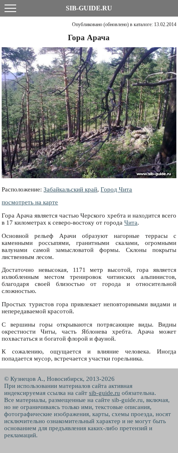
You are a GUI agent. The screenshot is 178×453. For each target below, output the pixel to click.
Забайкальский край (70, 189)
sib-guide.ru (104, 393)
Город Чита (116, 189)
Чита (130, 222)
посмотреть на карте (30, 202)
